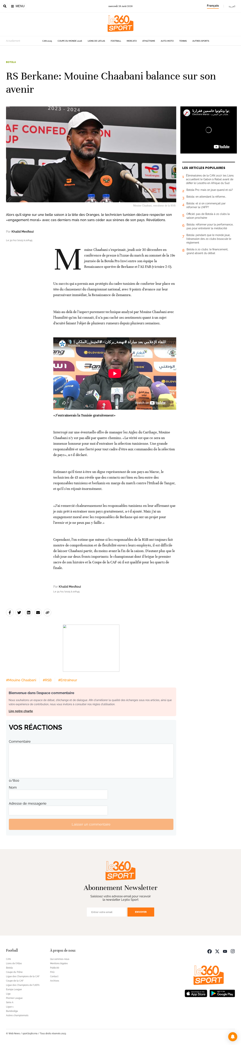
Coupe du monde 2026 (70, 41)
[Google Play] (222, 993)
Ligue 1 (9, 1006)
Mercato (132, 41)
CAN (8, 959)
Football (116, 41)
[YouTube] (225, 951)
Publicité (54, 967)
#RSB (47, 680)
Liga (8, 993)
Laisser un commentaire (91, 824)
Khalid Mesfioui (22, 231)
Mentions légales (59, 963)
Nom (13, 787)
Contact (54, 976)
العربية (232, 6)
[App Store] (196, 993)
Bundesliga (12, 1011)
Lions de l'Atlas (96, 41)
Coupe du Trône (14, 972)
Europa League (14, 989)
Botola (11, 62)
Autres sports (200, 41)
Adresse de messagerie (28, 803)
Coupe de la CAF (15, 980)
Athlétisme (148, 41)
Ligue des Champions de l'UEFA (23, 985)
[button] (232, 1036)
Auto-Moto (167, 41)
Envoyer (141, 912)
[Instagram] (232, 951)
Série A (9, 1002)
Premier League (14, 998)
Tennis (183, 41)
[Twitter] (217, 951)
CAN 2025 (47, 41)
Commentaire (20, 741)
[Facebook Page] (209, 951)
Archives (54, 980)
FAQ (52, 972)
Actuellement (13, 41)
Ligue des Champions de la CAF (23, 976)
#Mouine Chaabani (21, 680)
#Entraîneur (67, 680)
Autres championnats (17, 1015)
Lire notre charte (21, 711)
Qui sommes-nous (59, 959)
